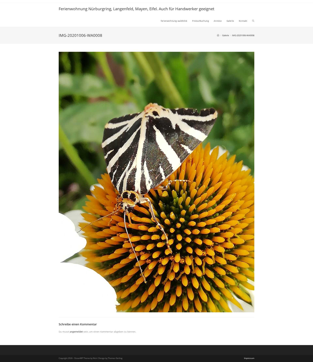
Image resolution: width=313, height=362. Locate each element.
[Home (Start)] (218, 35)
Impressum (249, 358)
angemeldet (76, 331)
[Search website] (253, 21)
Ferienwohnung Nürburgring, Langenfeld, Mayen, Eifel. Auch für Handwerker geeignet (136, 8)
